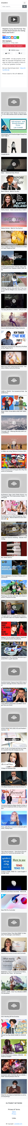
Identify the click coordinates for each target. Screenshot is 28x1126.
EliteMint (4, 3)
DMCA (14, 1112)
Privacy (14, 1114)
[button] (24, 6)
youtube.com (18, 1124)
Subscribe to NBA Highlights (14, 46)
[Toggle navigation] (24, 2)
